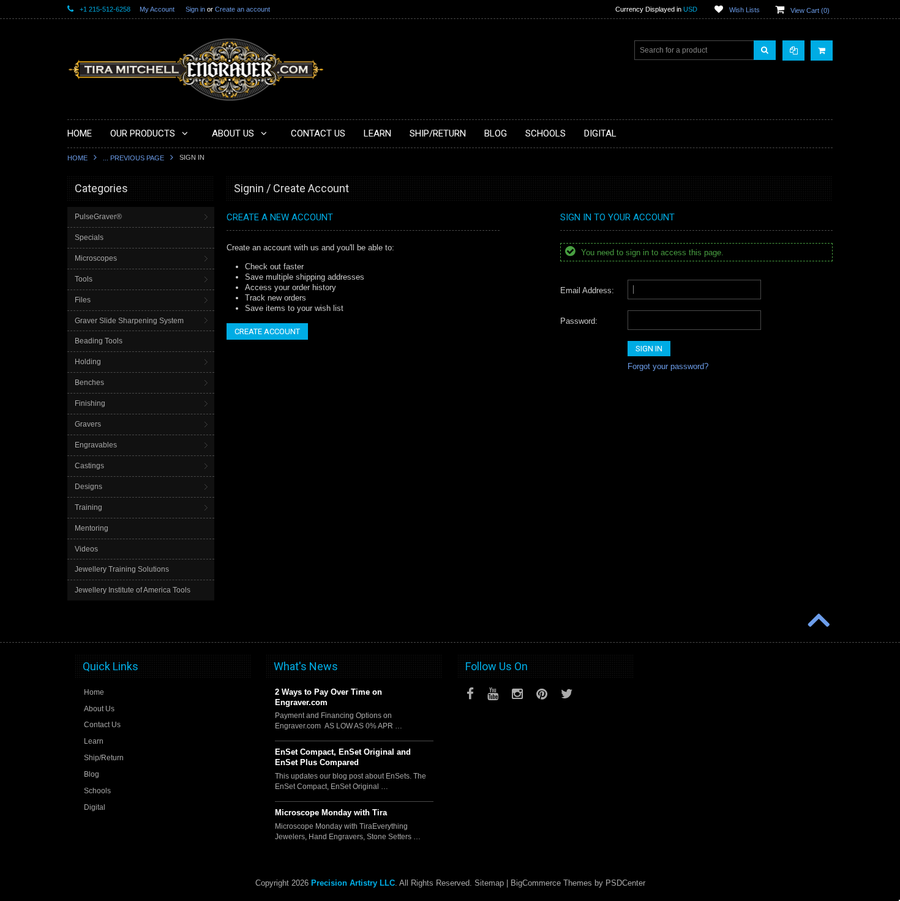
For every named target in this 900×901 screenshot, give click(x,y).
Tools (83, 279)
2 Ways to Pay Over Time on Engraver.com (328, 697)
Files (83, 300)
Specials (89, 237)
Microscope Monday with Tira (331, 812)
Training (88, 507)
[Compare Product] (793, 50)
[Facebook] (470, 693)
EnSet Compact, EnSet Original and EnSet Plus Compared (343, 757)
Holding (88, 361)
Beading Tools (98, 341)
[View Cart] (822, 50)
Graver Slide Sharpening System (129, 320)
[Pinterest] (541, 693)
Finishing (90, 403)
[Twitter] (567, 693)
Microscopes (96, 258)
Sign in (195, 9)
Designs (88, 486)
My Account (157, 9)
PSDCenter (625, 883)
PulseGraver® (98, 216)
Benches (89, 382)
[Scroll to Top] (817, 621)
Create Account (267, 331)
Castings (89, 466)
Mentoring (91, 528)
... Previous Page (133, 158)
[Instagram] (517, 693)
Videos (86, 549)
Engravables (96, 445)
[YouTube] (492, 693)
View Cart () (810, 10)
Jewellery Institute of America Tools (132, 590)
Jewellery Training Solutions (122, 569)
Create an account (242, 9)
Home (77, 158)
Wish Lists (744, 9)
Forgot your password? (668, 366)
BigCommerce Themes (551, 883)
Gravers (88, 424)
